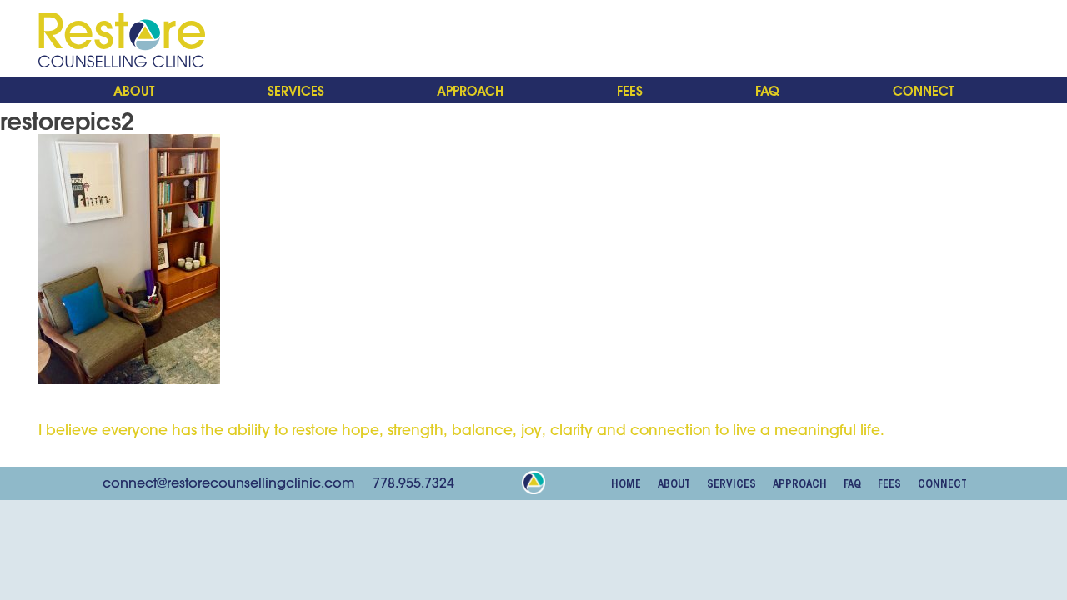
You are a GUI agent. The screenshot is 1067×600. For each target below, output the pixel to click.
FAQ (767, 90)
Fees (630, 90)
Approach (470, 90)
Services (296, 90)
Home (626, 484)
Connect (923, 90)
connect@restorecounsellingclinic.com (229, 482)
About (133, 90)
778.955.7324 (413, 482)
